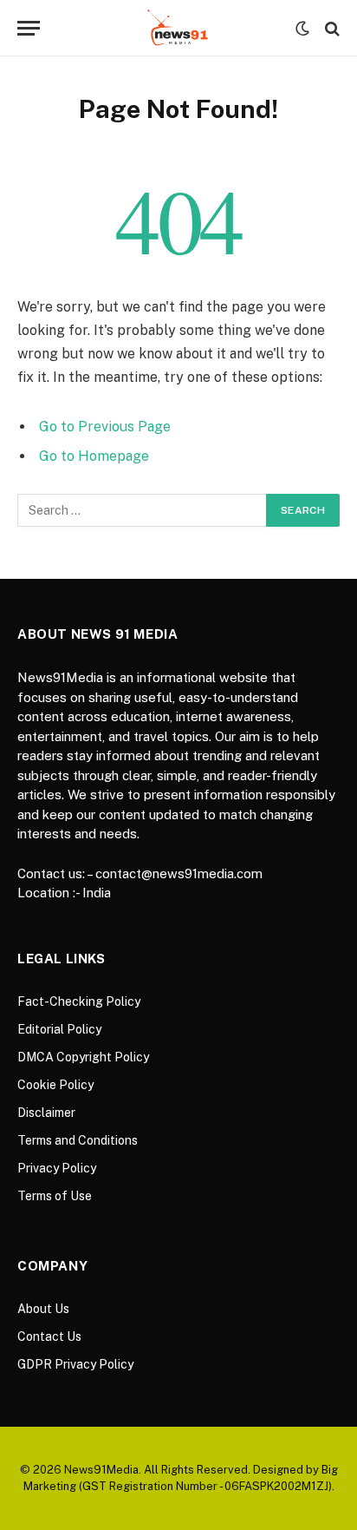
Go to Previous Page (105, 426)
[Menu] (28, 28)
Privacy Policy (56, 1168)
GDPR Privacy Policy (75, 1364)
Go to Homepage (94, 456)
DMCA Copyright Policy (83, 1057)
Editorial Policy (59, 1029)
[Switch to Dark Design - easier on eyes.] (302, 28)
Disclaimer (46, 1113)
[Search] (330, 28)
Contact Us (49, 1336)
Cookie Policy (55, 1085)
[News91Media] (178, 28)
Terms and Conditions (77, 1140)
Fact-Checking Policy (78, 1001)
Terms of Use (54, 1196)
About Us (43, 1309)
